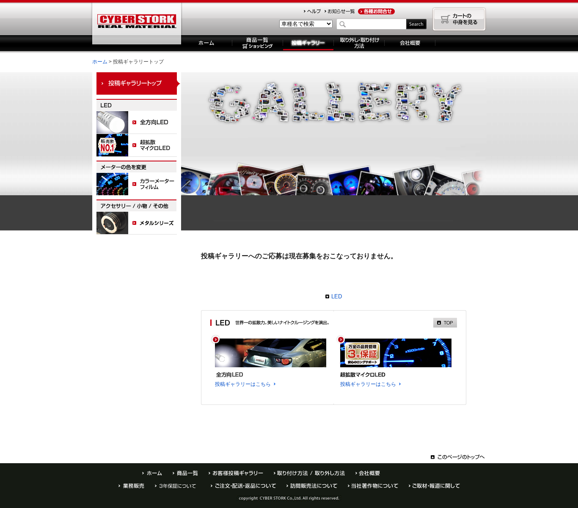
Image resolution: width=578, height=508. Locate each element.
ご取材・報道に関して (434, 486)
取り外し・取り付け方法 (359, 43)
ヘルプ (312, 11)
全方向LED (138, 122)
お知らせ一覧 (339, 11)
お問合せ (376, 11)
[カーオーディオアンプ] (136, 17)
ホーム (206, 43)
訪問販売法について (311, 486)
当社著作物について (373, 486)
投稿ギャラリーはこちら (243, 384)
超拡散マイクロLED (138, 145)
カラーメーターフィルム (138, 184)
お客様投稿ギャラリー (235, 473)
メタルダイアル (138, 223)
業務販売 (131, 486)
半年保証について (177, 486)
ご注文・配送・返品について (243, 486)
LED (336, 296)
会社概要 (367, 473)
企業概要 (410, 43)
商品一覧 (257, 43)
